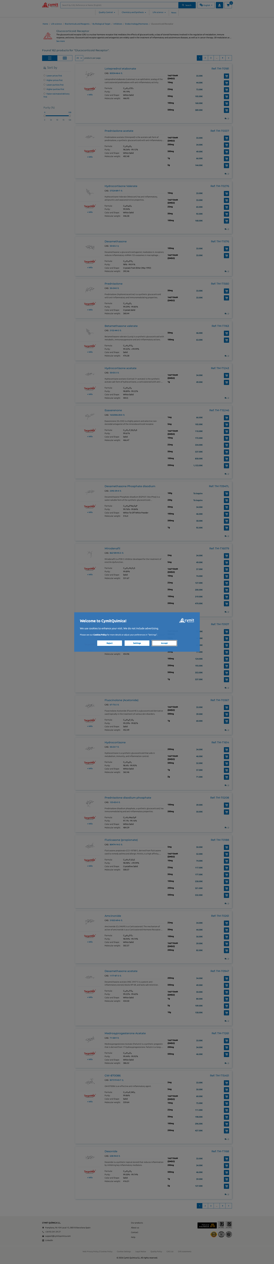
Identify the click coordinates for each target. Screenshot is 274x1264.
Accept (164, 643)
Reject (110, 643)
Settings (137, 643)
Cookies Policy (100, 635)
